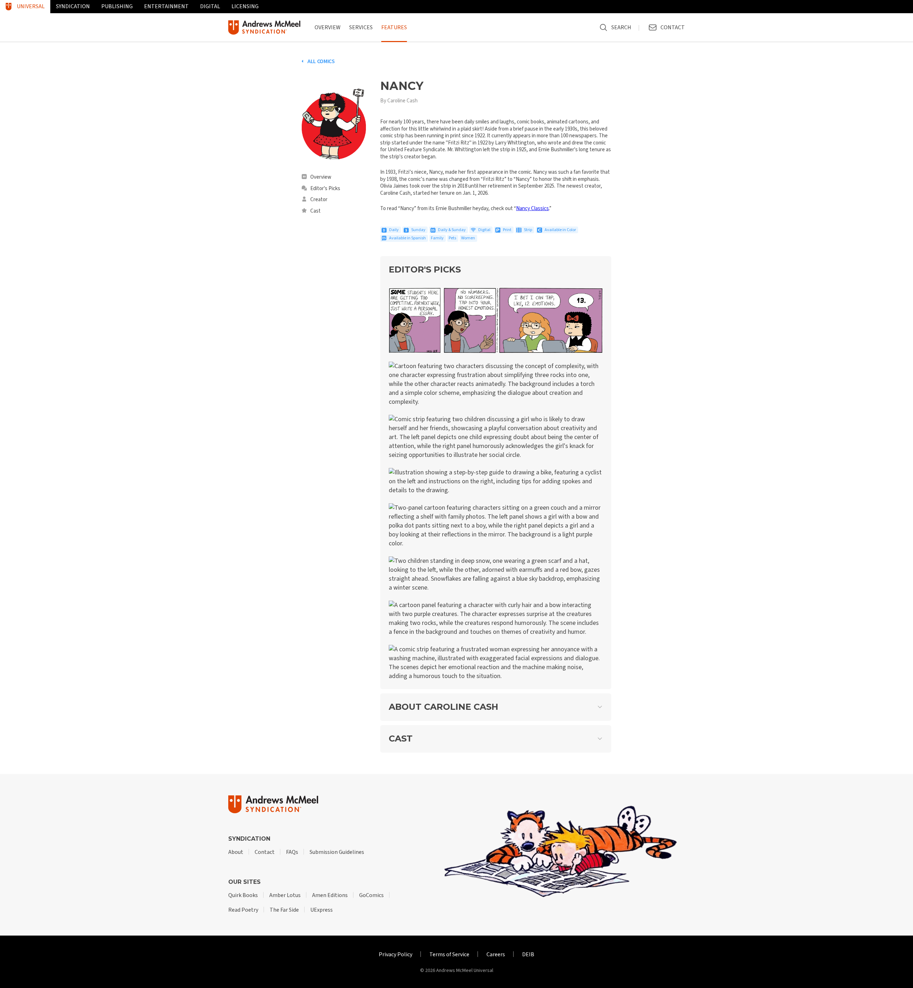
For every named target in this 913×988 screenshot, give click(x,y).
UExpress (321, 910)
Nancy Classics (532, 208)
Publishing (117, 6)
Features (394, 27)
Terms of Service (449, 954)
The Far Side (284, 910)
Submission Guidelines (337, 852)
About (235, 852)
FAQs (292, 852)
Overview (328, 27)
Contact (265, 852)
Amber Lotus (285, 895)
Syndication (73, 6)
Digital (210, 6)
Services (361, 27)
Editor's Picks (325, 188)
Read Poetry (243, 910)
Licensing (245, 6)
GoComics (371, 895)
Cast (315, 211)
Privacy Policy (395, 954)
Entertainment (166, 6)
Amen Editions (330, 895)
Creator (318, 199)
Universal (31, 6)
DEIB (528, 954)
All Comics (321, 61)
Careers (495, 954)
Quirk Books (243, 895)
